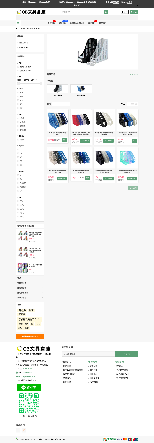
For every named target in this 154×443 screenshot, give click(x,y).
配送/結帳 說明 (122, 374)
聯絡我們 (67, 382)
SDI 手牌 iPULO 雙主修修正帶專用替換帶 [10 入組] (35, 250)
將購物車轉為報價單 (29, 336)
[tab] (30, 226)
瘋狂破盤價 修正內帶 (25, 226)
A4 (21, 179)
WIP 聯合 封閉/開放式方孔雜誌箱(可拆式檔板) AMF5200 (81, 133)
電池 (19, 278)
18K (21, 104)
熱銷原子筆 (21, 288)
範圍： (20, 80)
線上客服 (63, 22)
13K (21, 96)
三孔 (22, 205)
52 (21, 161)
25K (21, 108)
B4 (21, 191)
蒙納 (32, 324)
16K (21, 100)
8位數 (22, 118)
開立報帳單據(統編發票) (73, 370)
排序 (49, 104)
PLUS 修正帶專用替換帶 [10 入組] (35, 265)
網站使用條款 (69, 374)
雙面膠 (21, 314)
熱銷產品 (67, 378)
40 (21, 149)
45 (21, 157)
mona (38, 324)
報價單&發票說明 (77, 23)
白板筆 (22, 310)
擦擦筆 (20, 324)
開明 (26, 324)
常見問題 (119, 362)
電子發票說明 (122, 378)
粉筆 (31, 310)
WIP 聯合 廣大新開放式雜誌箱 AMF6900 (104, 133)
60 (21, 165)
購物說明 (92, 22)
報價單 (129, 2)
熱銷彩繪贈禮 (22, 293)
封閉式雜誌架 (23, 43)
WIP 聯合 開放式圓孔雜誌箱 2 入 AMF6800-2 (104, 171)
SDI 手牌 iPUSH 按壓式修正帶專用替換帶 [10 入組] (35, 234)
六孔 (22, 213)
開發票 (116, 2)
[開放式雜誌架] (81, 88)
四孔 (22, 217)
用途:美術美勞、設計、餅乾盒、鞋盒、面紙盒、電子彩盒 (28, 319)
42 (21, 153)
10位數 (23, 122)
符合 (22, 140)
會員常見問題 (122, 370)
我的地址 (93, 374)
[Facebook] (18, 430)
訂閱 (128, 354)
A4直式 (23, 183)
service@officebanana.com (29, 376)
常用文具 (52, 22)
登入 (125, 12)
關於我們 (102, 23)
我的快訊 (94, 382)
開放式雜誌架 (23, 47)
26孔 (22, 201)
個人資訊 (93, 370)
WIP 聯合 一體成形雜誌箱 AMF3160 (81, 171)
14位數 (23, 130)
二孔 (22, 209)
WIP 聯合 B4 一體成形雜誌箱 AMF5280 (57, 171)
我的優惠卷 (94, 378)
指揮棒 (27, 328)
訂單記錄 (93, 366)
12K (21, 92)
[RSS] (24, 430)
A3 (21, 175)
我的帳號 (92, 362)
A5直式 (23, 187)
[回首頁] (16, 28)
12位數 (23, 126)
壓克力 (20, 328)
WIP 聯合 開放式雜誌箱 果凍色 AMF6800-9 (127, 171)
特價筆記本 (21, 283)
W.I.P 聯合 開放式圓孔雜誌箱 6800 (58, 133)
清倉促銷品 (21, 298)
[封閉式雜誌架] (57, 88)
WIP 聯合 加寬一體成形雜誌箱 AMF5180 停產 (128, 133)
